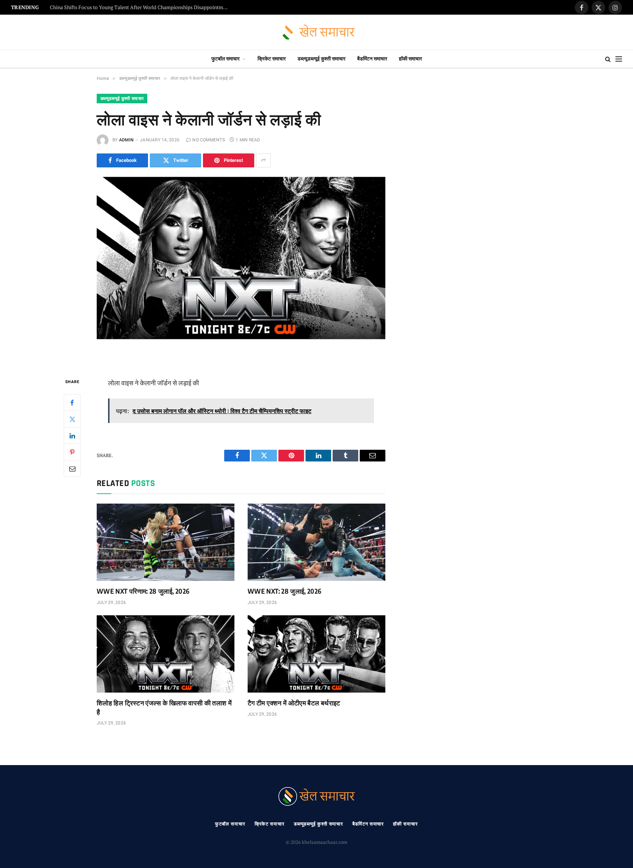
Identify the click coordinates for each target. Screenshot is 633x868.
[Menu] (618, 59)
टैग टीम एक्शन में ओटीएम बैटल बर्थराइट (294, 702)
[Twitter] (72, 419)
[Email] (72, 468)
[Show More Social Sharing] (263, 160)
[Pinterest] (72, 452)
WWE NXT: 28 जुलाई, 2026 (285, 591)
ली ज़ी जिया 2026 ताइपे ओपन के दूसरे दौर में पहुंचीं (94, 7)
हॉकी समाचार (410, 59)
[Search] (608, 59)
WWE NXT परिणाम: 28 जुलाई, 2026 (143, 591)
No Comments (208, 139)
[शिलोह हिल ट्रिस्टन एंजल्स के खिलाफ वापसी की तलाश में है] (165, 654)
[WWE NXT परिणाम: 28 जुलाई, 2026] (165, 542)
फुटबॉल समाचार (225, 59)
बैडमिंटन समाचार (372, 59)
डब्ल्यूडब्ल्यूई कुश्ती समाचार (321, 59)
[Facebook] (72, 402)
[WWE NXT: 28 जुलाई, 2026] (316, 542)
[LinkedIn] (72, 435)
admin (126, 139)
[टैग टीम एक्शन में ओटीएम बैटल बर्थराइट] (316, 654)
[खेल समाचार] (316, 32)
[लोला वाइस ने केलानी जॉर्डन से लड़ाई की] (241, 271)
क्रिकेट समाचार (272, 59)
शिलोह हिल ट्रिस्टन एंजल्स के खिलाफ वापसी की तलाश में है (164, 707)
